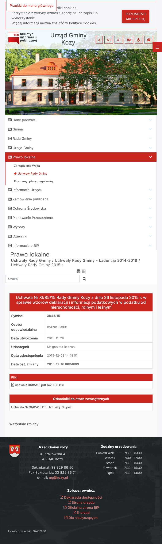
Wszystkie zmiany (23, 424)
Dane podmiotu (25, 120)
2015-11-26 (55, 338)
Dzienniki (20, 236)
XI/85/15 (53, 315)
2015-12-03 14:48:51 (62, 355)
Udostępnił (20, 347)
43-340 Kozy (52, 459)
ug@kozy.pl (58, 477)
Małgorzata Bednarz (61, 347)
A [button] (99, 40)
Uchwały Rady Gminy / (32, 260)
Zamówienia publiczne (30, 199)
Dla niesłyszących (83, 518)
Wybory (19, 227)
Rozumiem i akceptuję (136, 16)
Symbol (17, 316)
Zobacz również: (81, 490)
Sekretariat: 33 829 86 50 (52, 467)
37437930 (39, 531)
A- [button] (119, 40)
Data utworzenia (24, 338)
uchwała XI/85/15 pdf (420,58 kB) (39, 385)
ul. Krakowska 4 (52, 454)
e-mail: (52, 477)
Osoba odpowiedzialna (24, 327)
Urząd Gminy (23, 148)
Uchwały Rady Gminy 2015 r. (37, 265)
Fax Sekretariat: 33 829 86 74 (53, 472)
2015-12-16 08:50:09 (63, 364)
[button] (129, 40)
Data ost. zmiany (24, 364)
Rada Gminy (22, 138)
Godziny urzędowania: (119, 447)
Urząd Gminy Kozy (68, 39)
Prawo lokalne (24, 157)
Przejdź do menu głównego (32, 5)
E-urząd (83, 512)
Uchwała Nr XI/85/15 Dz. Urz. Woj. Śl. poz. (42, 407)
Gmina (18, 129)
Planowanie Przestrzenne (33, 218)
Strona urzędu (83, 502)
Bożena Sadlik (57, 327)
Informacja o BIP (26, 245)
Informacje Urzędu (27, 190)
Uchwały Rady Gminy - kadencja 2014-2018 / (97, 260)
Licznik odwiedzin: (20, 531)
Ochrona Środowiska (29, 208)
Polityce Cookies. (83, 23)
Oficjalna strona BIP (83, 507)
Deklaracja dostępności (82, 497)
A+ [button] (109, 40)
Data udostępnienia (27, 355)
